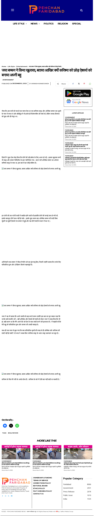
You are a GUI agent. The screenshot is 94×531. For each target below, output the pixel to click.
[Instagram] (5, 496)
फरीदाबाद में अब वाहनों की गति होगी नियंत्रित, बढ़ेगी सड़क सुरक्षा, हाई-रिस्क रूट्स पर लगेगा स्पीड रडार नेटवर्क (77, 158)
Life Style (11, 66)
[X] (78, 83)
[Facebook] (72, 83)
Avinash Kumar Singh (40, 83)
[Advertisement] (47, 45)
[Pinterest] (84, 83)
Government (70, 117)
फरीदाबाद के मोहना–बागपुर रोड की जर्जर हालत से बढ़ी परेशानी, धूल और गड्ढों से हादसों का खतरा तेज (76, 145)
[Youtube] (12, 496)
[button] (81, 10)
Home (4, 66)
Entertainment (21, 66)
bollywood (13, 433)
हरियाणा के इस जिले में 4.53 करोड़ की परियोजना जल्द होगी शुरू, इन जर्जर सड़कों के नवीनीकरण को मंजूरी (78, 120)
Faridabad (69, 130)
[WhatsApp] (89, 83)
